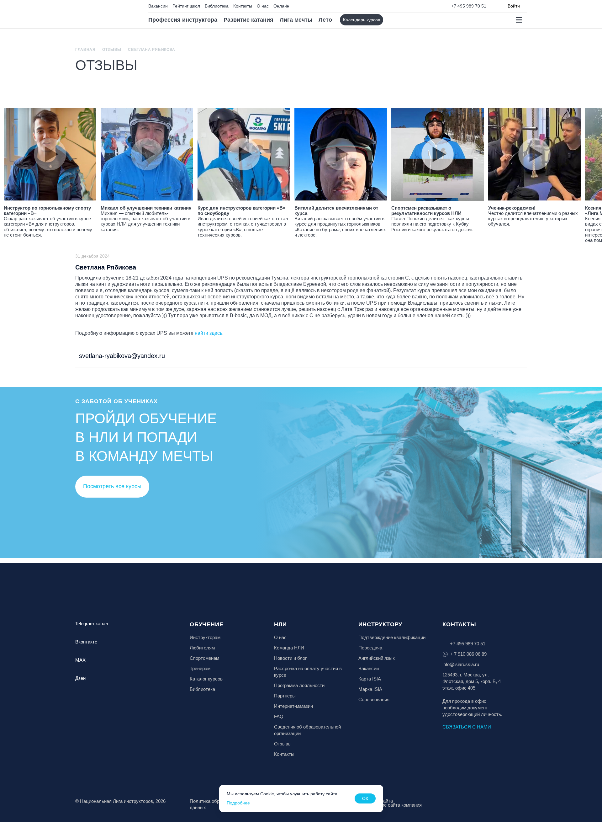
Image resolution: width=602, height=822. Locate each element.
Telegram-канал (91, 623)
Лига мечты (296, 20)
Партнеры (285, 695)
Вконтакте (86, 641)
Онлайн (281, 5)
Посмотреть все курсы (112, 486)
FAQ (278, 716)
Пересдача (370, 647)
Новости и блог (290, 658)
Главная (85, 49)
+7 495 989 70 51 (468, 5)
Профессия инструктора (182, 20)
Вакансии (158, 5)
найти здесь (208, 333)
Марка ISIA (370, 689)
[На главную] (102, 14)
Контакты (242, 5)
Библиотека (217, 5)
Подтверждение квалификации (391, 637)
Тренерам (200, 668)
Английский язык (376, 658)
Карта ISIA (369, 678)
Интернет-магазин (293, 706)
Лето (325, 20)
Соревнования (373, 699)
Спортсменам (204, 658)
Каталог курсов (206, 678)
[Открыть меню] (519, 20)
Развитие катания (248, 20)
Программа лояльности (299, 685)
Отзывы (111, 49)
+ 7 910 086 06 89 (468, 654)
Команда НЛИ (289, 647)
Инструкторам (205, 637)
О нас (263, 5)
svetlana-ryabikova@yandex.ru (121, 355)
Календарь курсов (361, 19)
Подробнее (238, 802)
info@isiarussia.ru (460, 664)
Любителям (202, 647)
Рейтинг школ (186, 5)
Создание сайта (375, 800)
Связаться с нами (466, 726)
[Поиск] (393, 20)
